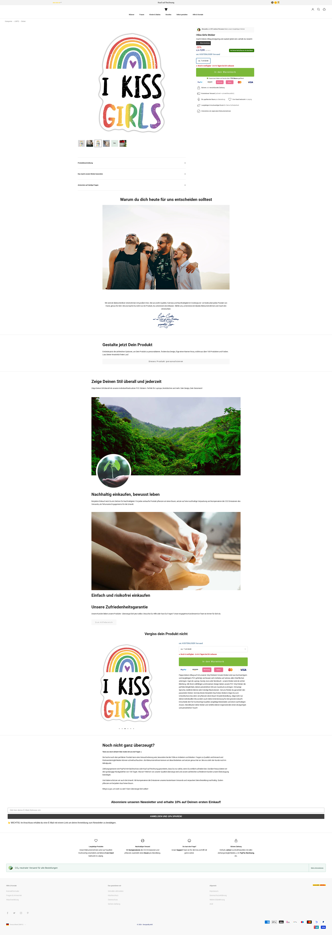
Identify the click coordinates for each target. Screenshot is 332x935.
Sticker (23, 21)
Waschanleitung (12, 900)
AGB (211, 904)
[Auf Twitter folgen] (14, 913)
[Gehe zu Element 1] (81, 143)
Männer (131, 15)
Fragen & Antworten (14, 895)
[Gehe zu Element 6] (123, 143)
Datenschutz (113, 900)
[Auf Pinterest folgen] (27, 913)
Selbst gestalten (182, 15)
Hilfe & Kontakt (198, 15)
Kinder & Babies (154, 15)
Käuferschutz (113, 895)
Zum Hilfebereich (104, 622)
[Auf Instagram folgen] (21, 913)
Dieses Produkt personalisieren (166, 361)
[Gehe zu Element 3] (98, 143)
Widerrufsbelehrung (217, 900)
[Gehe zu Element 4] (106, 143)
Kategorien (9, 21)
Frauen (141, 15)
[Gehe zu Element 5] (114, 143)
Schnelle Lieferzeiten (115, 891)
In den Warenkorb (225, 72)
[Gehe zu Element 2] (89, 143)
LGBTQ (16, 21)
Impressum (214, 891)
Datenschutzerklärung (218, 895)
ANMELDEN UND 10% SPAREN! (166, 816)
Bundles (168, 15)
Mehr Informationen (317, 868)
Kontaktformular (12, 891)
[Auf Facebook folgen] (7, 913)
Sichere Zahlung (114, 904)
